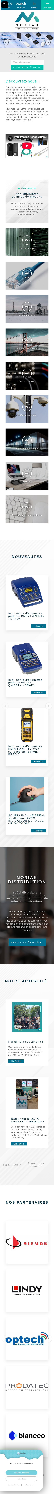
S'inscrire (35, 67)
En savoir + (34, 942)
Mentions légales (13, 1485)
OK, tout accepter (21, 1473)
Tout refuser (21, 1479)
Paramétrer (29, 1485)
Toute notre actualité (36, 1164)
